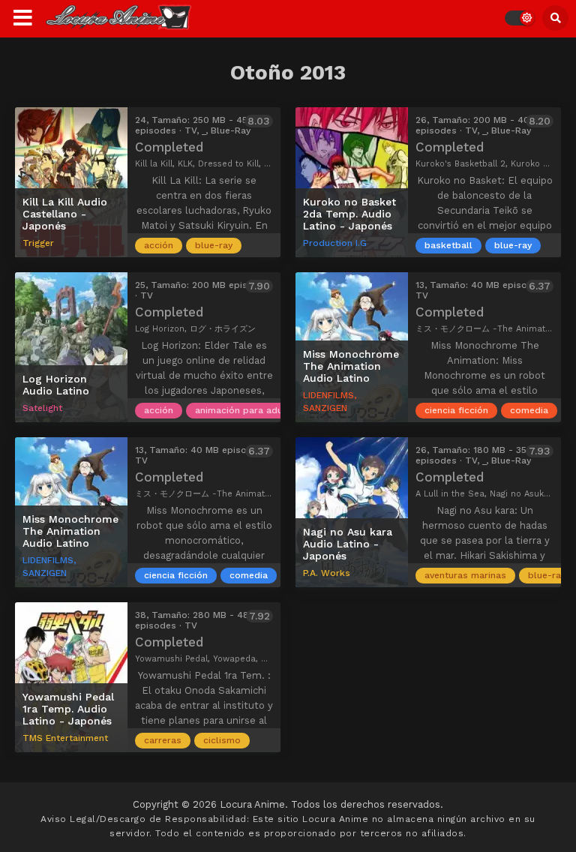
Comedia (529, 410)
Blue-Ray (213, 245)
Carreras (163, 740)
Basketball (448, 245)
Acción (158, 245)
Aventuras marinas (465, 575)
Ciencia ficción (456, 410)
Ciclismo (222, 740)
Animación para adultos (248, 410)
